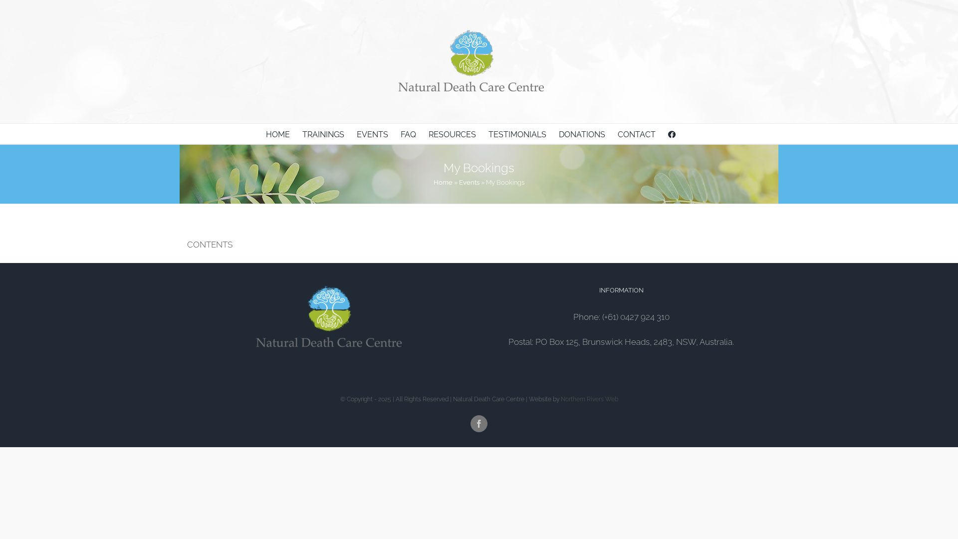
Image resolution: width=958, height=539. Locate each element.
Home (443, 182)
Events (469, 182)
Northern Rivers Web (589, 399)
